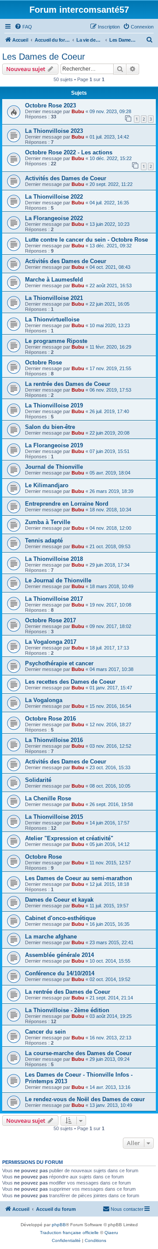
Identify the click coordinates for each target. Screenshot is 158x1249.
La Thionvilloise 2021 (54, 298)
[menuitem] (23, 26)
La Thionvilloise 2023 (54, 131)
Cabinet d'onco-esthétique (60, 918)
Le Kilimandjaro (46, 485)
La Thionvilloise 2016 (54, 740)
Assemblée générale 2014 (59, 955)
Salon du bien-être (50, 427)
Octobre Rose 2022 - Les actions (68, 152)
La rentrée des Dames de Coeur (67, 384)
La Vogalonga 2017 (50, 642)
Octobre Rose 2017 (50, 620)
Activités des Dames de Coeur (65, 178)
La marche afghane (51, 936)
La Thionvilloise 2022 (54, 196)
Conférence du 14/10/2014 (59, 973)
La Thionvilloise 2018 (54, 559)
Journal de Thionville (54, 467)
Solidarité (38, 780)
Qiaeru (111, 1232)
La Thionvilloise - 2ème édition (67, 1010)
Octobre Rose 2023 (50, 105)
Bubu (78, 111)
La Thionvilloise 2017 (54, 599)
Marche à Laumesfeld (54, 279)
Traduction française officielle (69, 1232)
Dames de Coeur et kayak (59, 899)
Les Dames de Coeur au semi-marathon (78, 878)
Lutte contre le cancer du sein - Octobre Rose (86, 239)
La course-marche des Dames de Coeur (78, 1053)
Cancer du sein (45, 1031)
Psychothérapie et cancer (59, 663)
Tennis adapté (44, 540)
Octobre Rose (43, 362)
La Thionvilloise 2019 (54, 405)
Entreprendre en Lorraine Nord (66, 503)
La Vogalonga (43, 700)
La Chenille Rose (48, 798)
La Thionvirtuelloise (52, 319)
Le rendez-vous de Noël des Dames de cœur (85, 1099)
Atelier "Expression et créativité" (69, 838)
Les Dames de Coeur (43, 56)
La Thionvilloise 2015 (54, 817)
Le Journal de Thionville (58, 580)
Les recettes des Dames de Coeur (70, 681)
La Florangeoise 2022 (54, 218)
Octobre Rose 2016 (50, 718)
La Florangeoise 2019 (54, 445)
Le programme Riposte (56, 341)
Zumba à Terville (47, 522)
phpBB (59, 1224)
